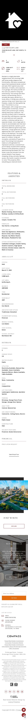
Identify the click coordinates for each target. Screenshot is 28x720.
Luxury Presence (14, 702)
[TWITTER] (14, 691)
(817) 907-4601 (9, 622)
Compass (5, 662)
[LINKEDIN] (10, 691)
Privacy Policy (21, 710)
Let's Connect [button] (14, 577)
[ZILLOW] (22, 691)
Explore (14, 526)
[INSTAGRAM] (5, 691)
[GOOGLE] (18, 691)
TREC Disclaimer (14, 648)
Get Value (14, 598)
